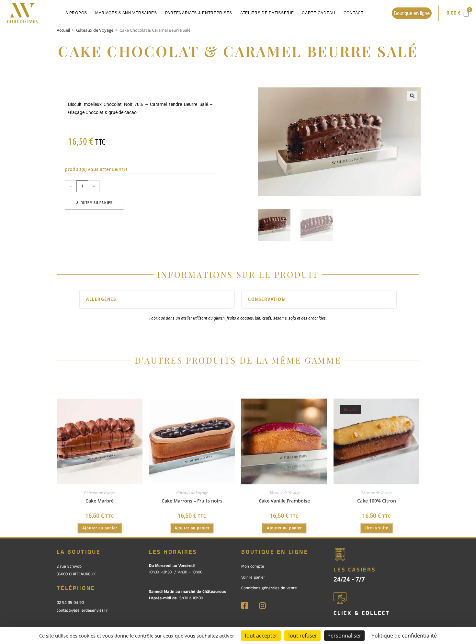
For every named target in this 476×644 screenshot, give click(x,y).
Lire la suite (376, 528)
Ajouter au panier (94, 202)
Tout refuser (302, 635)
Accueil (63, 30)
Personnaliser (344, 635)
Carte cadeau (318, 13)
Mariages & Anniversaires (126, 13)
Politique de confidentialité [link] (404, 635)
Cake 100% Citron (376, 501)
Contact (354, 13)
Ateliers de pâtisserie (267, 13)
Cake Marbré (99, 501)
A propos (76, 13)
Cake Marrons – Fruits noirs (192, 501)
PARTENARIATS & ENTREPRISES (198, 13)
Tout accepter (261, 635)
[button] (412, 96)
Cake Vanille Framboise (284, 501)
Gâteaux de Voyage (94, 30)
